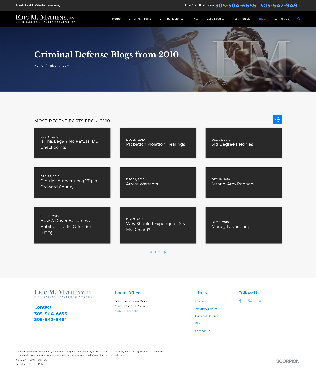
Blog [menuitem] (262, 18)
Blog (198, 323)
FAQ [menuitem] (195, 18)
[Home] (45, 19)
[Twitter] (260, 301)
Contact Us (202, 331)
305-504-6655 (235, 5)
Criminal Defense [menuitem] (172, 18)
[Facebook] (240, 301)
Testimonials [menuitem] (241, 18)
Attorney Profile (206, 308)
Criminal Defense (207, 316)
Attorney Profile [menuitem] (140, 18)
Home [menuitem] (116, 18)
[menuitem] (21, 364)
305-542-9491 (280, 5)
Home (199, 301)
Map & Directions (126, 311)
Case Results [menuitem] (215, 18)
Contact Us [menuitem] (281, 18)
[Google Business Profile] (250, 301)
